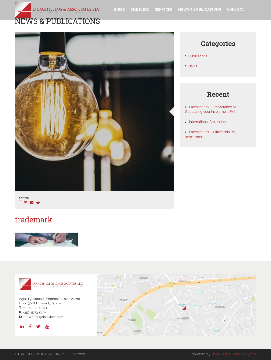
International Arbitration (207, 122)
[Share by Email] (33, 202)
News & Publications (199, 9)
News (192, 66)
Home (119, 9)
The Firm (140, 9)
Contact (235, 9)
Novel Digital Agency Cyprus (233, 354)
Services (163, 9)
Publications (197, 56)
